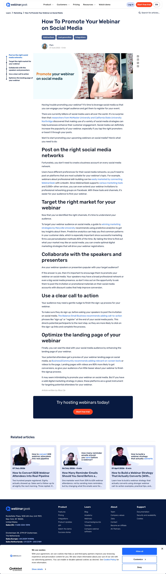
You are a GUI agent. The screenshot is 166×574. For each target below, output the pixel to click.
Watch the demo (65, 529)
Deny (139, 567)
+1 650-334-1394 (22, 525)
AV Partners (115, 529)
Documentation (143, 512)
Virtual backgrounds (92, 522)
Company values (117, 515)
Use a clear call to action (19, 74)
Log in (130, 4)
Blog (86, 512)
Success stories (64, 532)
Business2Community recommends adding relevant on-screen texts (86, 360)
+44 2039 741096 (26, 539)
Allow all (139, 551)
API (59, 525)
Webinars (88, 519)
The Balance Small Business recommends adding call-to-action (90, 315)
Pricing (76, 4)
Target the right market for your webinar (20, 62)
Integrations (63, 519)
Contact (114, 522)
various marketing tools (111, 183)
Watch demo (104, 4)
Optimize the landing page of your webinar (21, 79)
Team (113, 512)
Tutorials (87, 525)
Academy (88, 515)
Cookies (140, 519)
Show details (37, 569)
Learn (8, 13)
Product (62, 507)
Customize (138, 559)
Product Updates (65, 522)
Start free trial (144, 4)
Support (141, 507)
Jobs (113, 519)
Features (61, 512)
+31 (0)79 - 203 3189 (32, 542)
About (114, 507)
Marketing (18, 13)
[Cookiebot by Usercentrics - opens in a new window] (15, 569)
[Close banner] (162, 549)
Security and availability (146, 515)
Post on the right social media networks (18, 56)
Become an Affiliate (118, 525)
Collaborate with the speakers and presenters (19, 69)
